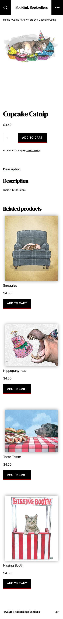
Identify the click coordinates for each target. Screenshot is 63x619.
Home (6, 19)
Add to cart (32, 137)
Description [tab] (11, 169)
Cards (15, 19)
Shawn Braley (29, 19)
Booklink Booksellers (31, 7)
